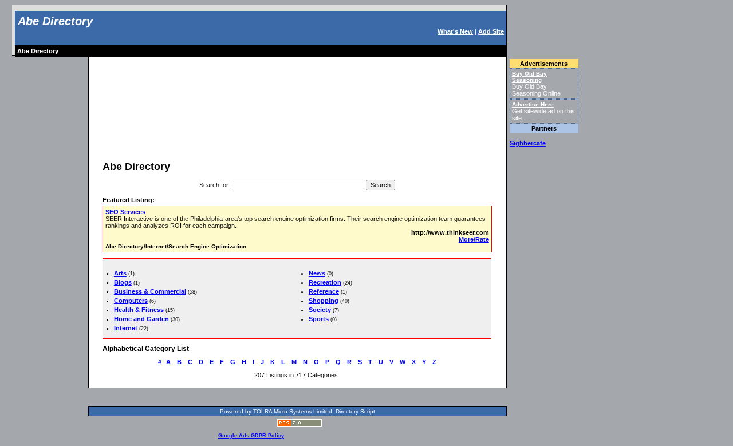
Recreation (325, 282)
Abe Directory (55, 21)
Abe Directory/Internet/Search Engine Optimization (175, 246)
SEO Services (125, 211)
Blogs (123, 282)
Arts (120, 273)
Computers (131, 300)
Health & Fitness (139, 309)
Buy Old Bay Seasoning (529, 76)
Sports (319, 318)
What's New (455, 31)
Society (320, 309)
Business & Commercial (150, 291)
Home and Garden (141, 318)
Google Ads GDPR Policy (251, 436)
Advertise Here (533, 104)
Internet (125, 328)
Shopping (323, 300)
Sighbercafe (528, 143)
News (317, 273)
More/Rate (474, 239)
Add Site (491, 31)
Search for (213, 184)
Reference (324, 291)
